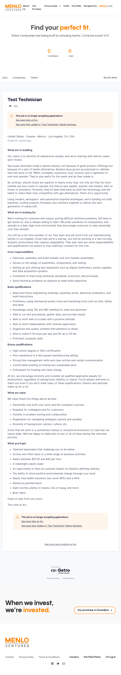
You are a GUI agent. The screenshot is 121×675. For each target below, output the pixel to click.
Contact (9, 657)
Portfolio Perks (92, 657)
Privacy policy (53, 578)
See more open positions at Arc (60, 544)
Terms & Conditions (49, 657)
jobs (5, 77)
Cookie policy (68, 578)
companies (19, 77)
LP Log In (111, 657)
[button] (52, 6)
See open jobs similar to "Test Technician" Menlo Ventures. (46, 124)
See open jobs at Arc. (27, 120)
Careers (74, 657)
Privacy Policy (26, 657)
